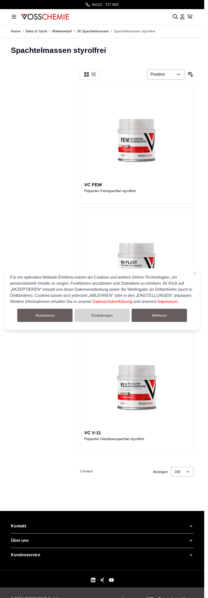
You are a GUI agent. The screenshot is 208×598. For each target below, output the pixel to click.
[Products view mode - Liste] (94, 74)
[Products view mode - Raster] (86, 74)
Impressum (168, 301)
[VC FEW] (136, 133)
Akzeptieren (45, 315)
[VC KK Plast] (136, 257)
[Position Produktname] (165, 74)
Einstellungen (102, 315)
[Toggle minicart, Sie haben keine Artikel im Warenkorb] (190, 16)
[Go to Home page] (90, 16)
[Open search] (175, 17)
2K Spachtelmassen (93, 31)
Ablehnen (159, 315)
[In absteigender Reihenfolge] (190, 74)
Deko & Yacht (36, 31)
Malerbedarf (62, 31)
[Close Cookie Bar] (195, 273)
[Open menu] (14, 17)
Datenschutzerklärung (112, 301)
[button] (102, 526)
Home (16, 31)
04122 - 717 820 (105, 5)
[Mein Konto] (182, 16)
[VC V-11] (136, 381)
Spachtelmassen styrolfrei (134, 31)
